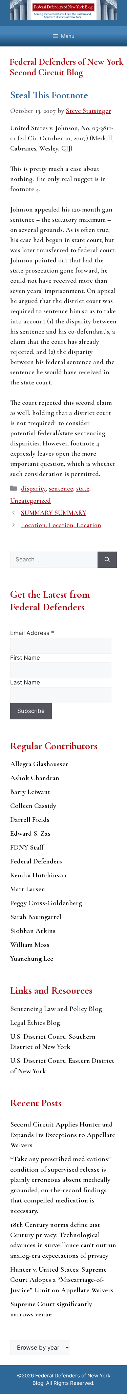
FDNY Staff (27, 847)
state (82, 488)
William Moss (29, 944)
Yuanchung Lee (31, 958)
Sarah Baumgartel (35, 917)
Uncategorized (30, 501)
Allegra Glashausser (39, 764)
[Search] (107, 560)
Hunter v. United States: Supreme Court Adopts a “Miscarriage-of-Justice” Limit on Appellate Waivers (61, 1279)
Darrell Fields (29, 819)
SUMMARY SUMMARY (53, 513)
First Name (25, 657)
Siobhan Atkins (33, 931)
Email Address (32, 633)
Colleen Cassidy (33, 805)
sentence (61, 488)
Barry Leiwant (30, 792)
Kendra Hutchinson (38, 875)
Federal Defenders (36, 861)
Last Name (25, 682)
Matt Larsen (27, 889)
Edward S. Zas (30, 833)
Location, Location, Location (61, 525)
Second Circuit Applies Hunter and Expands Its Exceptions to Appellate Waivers (62, 1134)
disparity (33, 488)
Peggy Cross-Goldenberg (46, 903)
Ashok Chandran (34, 778)
